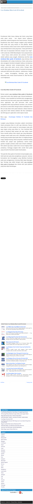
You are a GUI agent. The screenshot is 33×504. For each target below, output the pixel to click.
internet (2, 453)
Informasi (3, 450)
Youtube (3, 486)
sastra (2, 465)
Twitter (2, 481)
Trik (2, 478)
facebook (5, 7)
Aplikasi (3, 436)
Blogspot (3, 441)
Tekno (2, 472)
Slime (2, 467)
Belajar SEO (3, 437)
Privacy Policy (14, 502)
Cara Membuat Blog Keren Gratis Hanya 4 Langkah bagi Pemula (14, 412)
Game (2, 448)
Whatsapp (3, 485)
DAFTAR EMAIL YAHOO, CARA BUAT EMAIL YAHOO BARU (14, 417)
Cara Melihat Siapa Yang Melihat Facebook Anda (16, 326)
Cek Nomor (3, 443)
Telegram (3, 474)
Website (2, 483)
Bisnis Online (4, 439)
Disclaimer (20, 502)
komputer (3, 458)
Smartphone (3, 469)
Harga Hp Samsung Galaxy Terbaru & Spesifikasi (11, 415)
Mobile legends (4, 462)
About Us (3, 502)
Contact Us (8, 502)
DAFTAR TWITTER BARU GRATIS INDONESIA (11, 427)
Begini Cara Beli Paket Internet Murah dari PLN (11, 423)
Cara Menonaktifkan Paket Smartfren (13, 373)
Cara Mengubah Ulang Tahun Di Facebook (14, 331)
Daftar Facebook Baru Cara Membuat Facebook (15, 363)
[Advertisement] (16, 24)
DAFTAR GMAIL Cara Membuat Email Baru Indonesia (12, 425)
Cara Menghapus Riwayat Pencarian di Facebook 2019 (17, 358)
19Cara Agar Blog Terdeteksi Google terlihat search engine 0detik (14, 413)
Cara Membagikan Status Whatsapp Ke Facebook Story (17, 353)
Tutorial (2, 479)
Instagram (3, 451)
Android (3, 434)
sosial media (3, 471)
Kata (2, 457)
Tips (2, 476)
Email (2, 444)
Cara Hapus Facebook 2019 (7, 419)
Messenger (3, 460)
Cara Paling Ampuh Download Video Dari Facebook (16, 336)
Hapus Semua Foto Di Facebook (12, 341)
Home (2, 7)
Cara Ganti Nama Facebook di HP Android (14, 368)
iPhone (2, 455)
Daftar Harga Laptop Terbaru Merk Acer (9, 429)
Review (2, 464)
